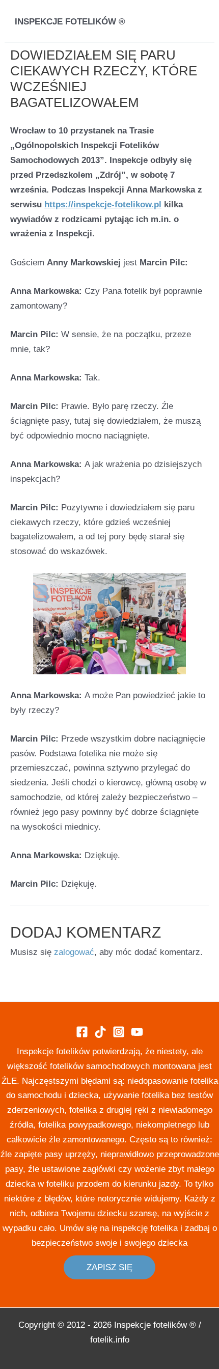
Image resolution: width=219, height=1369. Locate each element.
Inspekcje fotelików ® (70, 21)
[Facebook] (82, 1032)
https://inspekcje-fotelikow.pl (102, 204)
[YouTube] (137, 1032)
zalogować (74, 952)
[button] (109, 1267)
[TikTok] (100, 1032)
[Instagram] (119, 1032)
